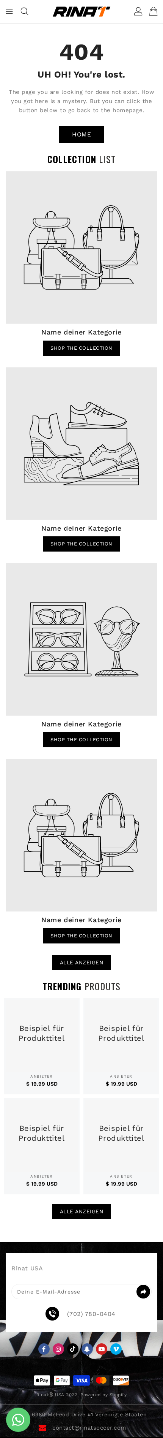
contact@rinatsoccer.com (89, 1427)
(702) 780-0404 (91, 1314)
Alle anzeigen (81, 962)
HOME (81, 134)
